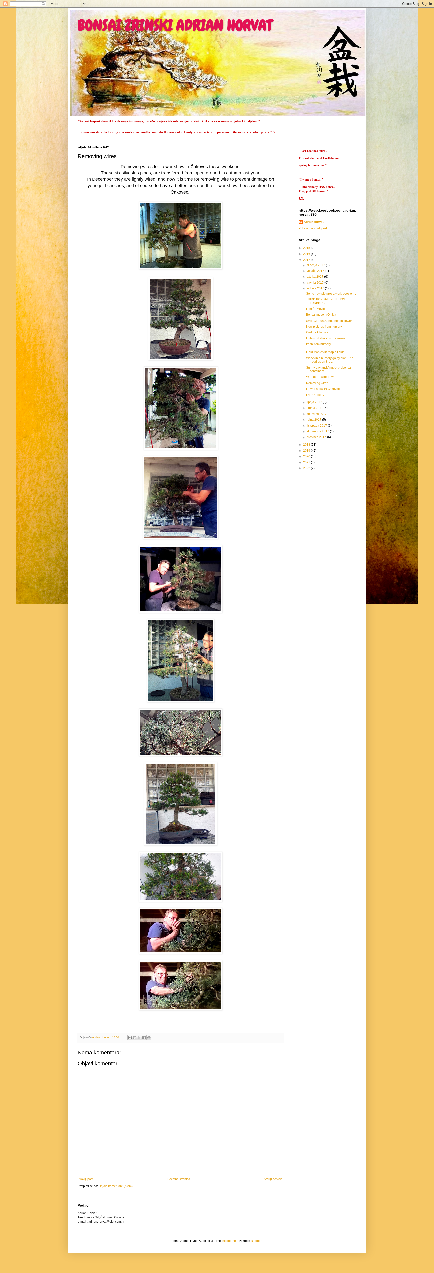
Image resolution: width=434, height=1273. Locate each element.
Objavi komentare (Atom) (116, 1186)
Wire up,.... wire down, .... (323, 377)
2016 (307, 254)
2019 (307, 450)
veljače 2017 (316, 271)
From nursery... (316, 395)
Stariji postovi (273, 1179)
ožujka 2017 (315, 276)
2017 (307, 260)
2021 (307, 462)
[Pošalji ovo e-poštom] (129, 1037)
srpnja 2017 (315, 408)
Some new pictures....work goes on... (331, 293)
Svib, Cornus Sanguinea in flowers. (330, 321)
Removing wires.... (318, 383)
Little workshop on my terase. (326, 338)
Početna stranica (178, 1179)
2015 (307, 248)
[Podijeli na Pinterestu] (148, 1037)
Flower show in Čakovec (323, 389)
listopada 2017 (317, 425)
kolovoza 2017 (317, 414)
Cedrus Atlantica (317, 332)
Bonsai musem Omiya (321, 314)
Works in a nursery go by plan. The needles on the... (329, 359)
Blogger (256, 1241)
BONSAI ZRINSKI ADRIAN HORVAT (175, 25)
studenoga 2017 (318, 431)
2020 (307, 456)
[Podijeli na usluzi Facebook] (144, 1037)
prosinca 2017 (317, 437)
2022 (307, 468)
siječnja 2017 (316, 265)
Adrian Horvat (314, 222)
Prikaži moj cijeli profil (313, 228)
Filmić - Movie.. (316, 309)
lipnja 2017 (315, 402)
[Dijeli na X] (139, 1037)
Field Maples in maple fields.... (326, 352)
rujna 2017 (314, 419)
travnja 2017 (315, 282)
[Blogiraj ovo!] (134, 1037)
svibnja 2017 (316, 288)
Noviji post (86, 1179)
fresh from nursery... (319, 344)
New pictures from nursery (324, 326)
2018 (307, 445)
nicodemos (229, 1241)
